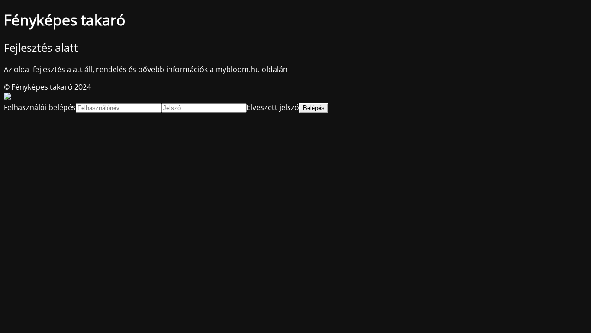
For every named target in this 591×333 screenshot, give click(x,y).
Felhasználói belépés (40, 107)
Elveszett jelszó (273, 107)
